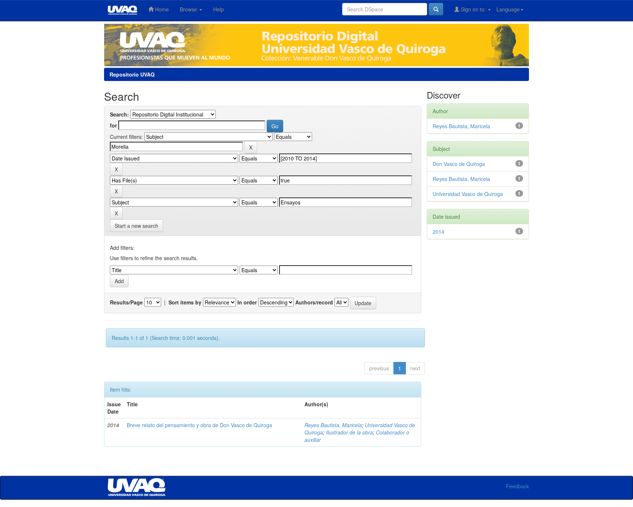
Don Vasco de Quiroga (459, 163)
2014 (438, 231)
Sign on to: (473, 9)
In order (247, 302)
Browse (189, 9)
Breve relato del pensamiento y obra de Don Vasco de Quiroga (199, 425)
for (113, 125)
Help (218, 9)
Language (508, 9)
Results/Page (126, 302)
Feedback (517, 486)
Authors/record (314, 302)
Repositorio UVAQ (132, 74)
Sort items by (185, 302)
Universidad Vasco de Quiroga (468, 193)
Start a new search (136, 225)
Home (161, 9)
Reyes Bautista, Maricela (333, 425)
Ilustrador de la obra (349, 432)
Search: (119, 114)
